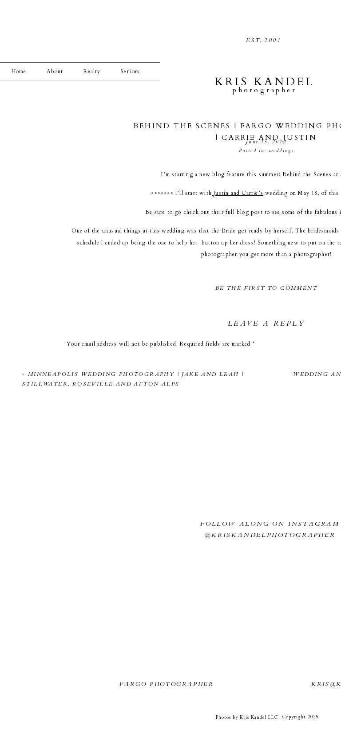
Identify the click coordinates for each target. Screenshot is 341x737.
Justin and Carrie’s (237, 193)
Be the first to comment (266, 288)
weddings (281, 150)
